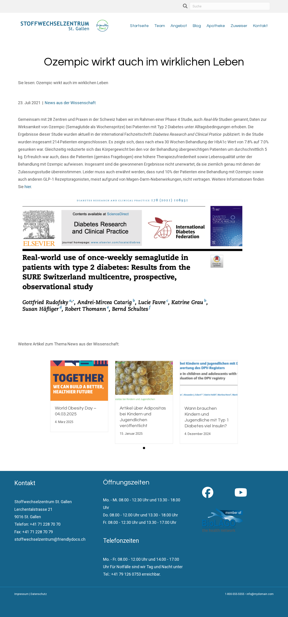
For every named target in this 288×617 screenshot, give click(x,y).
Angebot (179, 26)
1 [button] (144, 448)
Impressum (21, 594)
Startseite (139, 26)
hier (28, 186)
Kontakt (260, 26)
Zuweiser (239, 26)
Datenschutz (39, 594)
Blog (197, 26)
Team (159, 26)
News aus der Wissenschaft (70, 102)
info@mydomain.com (260, 594)
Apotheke (216, 26)
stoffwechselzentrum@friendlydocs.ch (50, 539)
